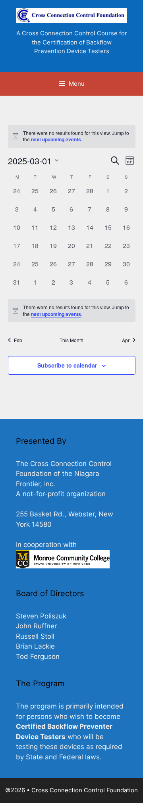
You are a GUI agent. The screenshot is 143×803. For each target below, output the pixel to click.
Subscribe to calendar (67, 365)
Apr (125, 340)
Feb (18, 340)
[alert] (71, 136)
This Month (71, 340)
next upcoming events (56, 139)
